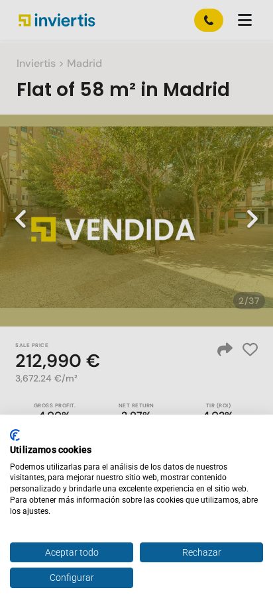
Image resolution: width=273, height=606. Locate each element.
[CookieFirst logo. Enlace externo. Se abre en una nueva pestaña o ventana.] (15, 435)
